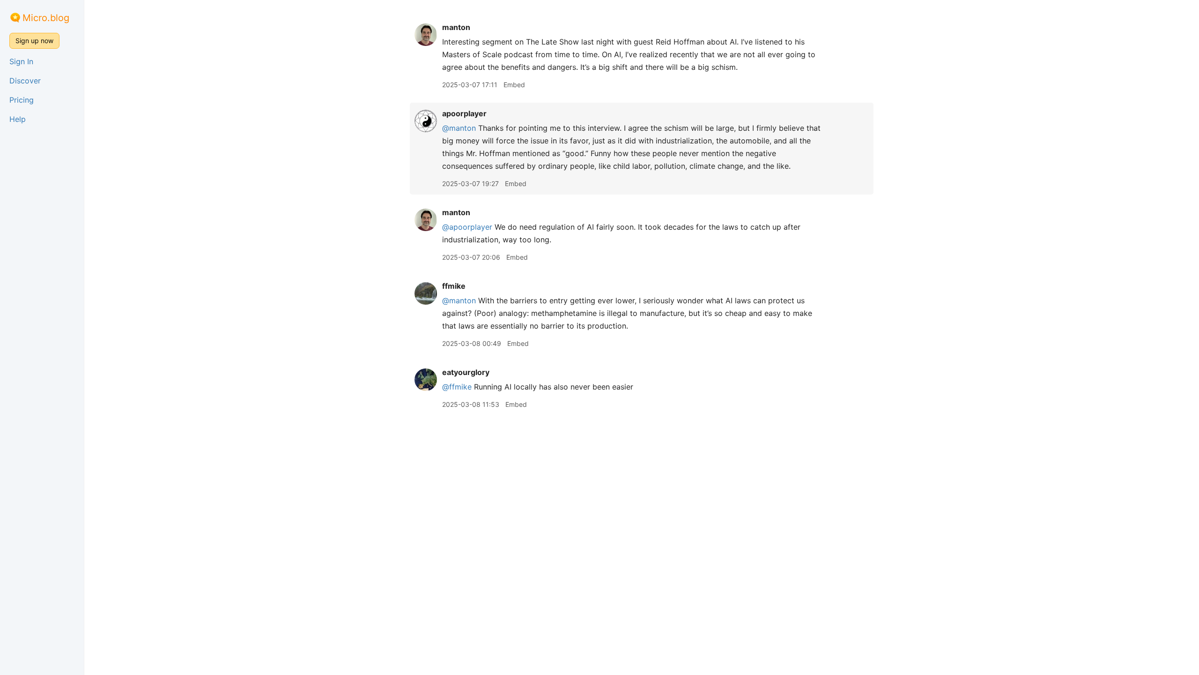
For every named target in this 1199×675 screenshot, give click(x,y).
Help (17, 119)
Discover (25, 80)
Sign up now (34, 41)
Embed (514, 85)
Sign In (21, 61)
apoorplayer (464, 113)
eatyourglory (465, 372)
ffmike (454, 286)
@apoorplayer (467, 227)
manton (456, 27)
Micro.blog (45, 17)
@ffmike (457, 386)
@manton (459, 128)
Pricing (21, 100)
